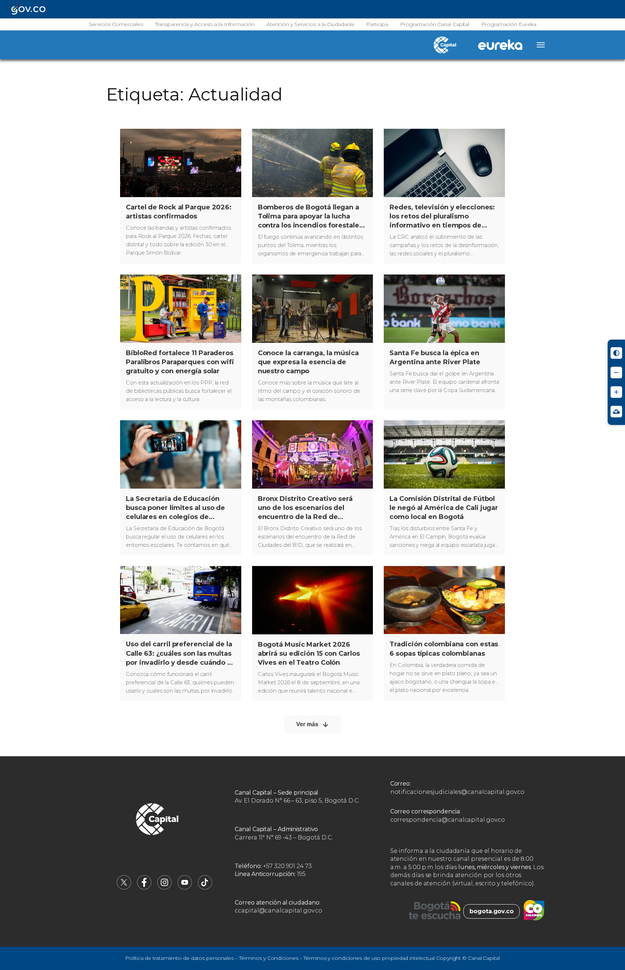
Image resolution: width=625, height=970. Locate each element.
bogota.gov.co (491, 911)
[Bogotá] (434, 911)
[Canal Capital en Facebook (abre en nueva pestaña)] (144, 887)
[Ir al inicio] (157, 820)
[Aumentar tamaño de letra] (616, 392)
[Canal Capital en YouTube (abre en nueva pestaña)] (185, 887)
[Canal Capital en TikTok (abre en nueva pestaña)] (205, 887)
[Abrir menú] (541, 45)
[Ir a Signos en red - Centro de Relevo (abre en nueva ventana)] (616, 412)
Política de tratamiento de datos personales (179, 958)
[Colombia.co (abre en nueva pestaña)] (534, 911)
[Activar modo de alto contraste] (616, 353)
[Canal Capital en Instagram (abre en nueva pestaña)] (164, 887)
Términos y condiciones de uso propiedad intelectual (369, 958)
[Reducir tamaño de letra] (616, 372)
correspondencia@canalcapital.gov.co (447, 819)
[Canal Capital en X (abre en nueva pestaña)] (124, 887)
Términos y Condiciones (268, 958)
